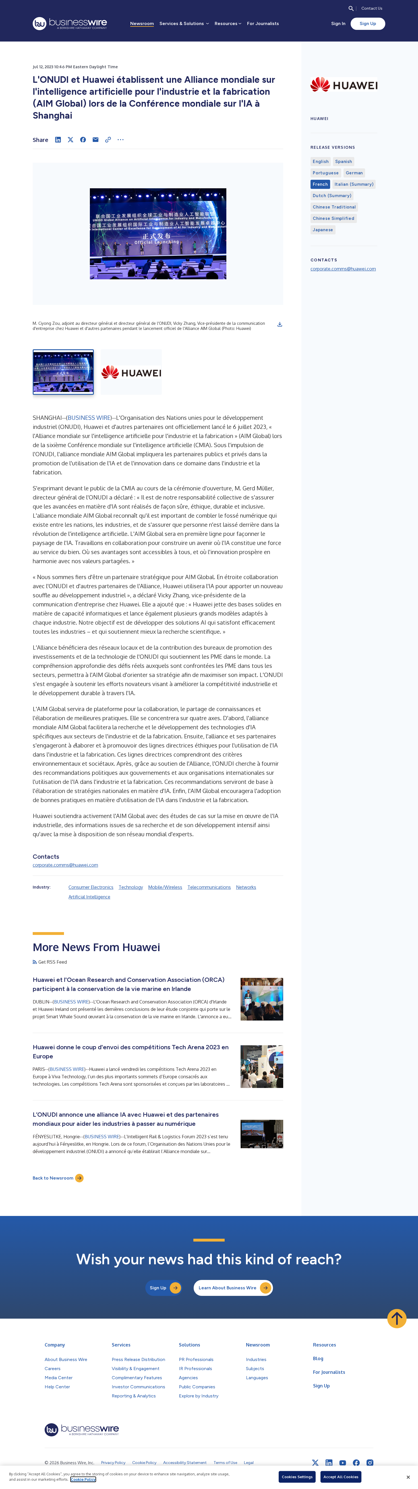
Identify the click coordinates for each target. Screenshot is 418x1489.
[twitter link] (315, 1463)
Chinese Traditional (334, 207)
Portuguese (326, 172)
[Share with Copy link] (108, 139)
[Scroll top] (397, 1318)
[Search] (351, 8)
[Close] (408, 1477)
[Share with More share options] (120, 139)
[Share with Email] (95, 139)
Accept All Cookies (341, 1476)
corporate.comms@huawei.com (65, 865)
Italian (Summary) (354, 184)
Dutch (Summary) (332, 195)
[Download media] (279, 324)
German (354, 172)
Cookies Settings (297, 1476)
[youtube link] (342, 1463)
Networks (246, 887)
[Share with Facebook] (83, 139)
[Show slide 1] (63, 372)
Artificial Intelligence (89, 897)
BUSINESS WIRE (89, 417)
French (320, 184)
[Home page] (70, 23)
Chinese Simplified (334, 218)
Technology (131, 887)
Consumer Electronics (91, 887)
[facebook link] (356, 1462)
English (320, 161)
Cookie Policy (83, 1479)
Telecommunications (209, 887)
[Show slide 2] (131, 372)
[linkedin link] (329, 1462)
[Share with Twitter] (70, 139)
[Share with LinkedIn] (58, 139)
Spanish (343, 161)
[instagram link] (370, 1462)
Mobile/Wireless (165, 887)
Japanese (323, 229)
